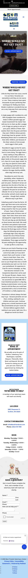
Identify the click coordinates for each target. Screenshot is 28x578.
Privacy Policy (9, 561)
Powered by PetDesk (18, 563)
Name (4, 495)
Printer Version (18, 82)
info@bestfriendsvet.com (18, 3)
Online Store (14, 5)
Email (4, 502)
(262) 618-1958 (16, 427)
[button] (24, 546)
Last (16, 500)
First (17, 497)
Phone (4, 504)
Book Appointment (13, 51)
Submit (4, 521)
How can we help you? (10, 506)
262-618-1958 (6, 3)
